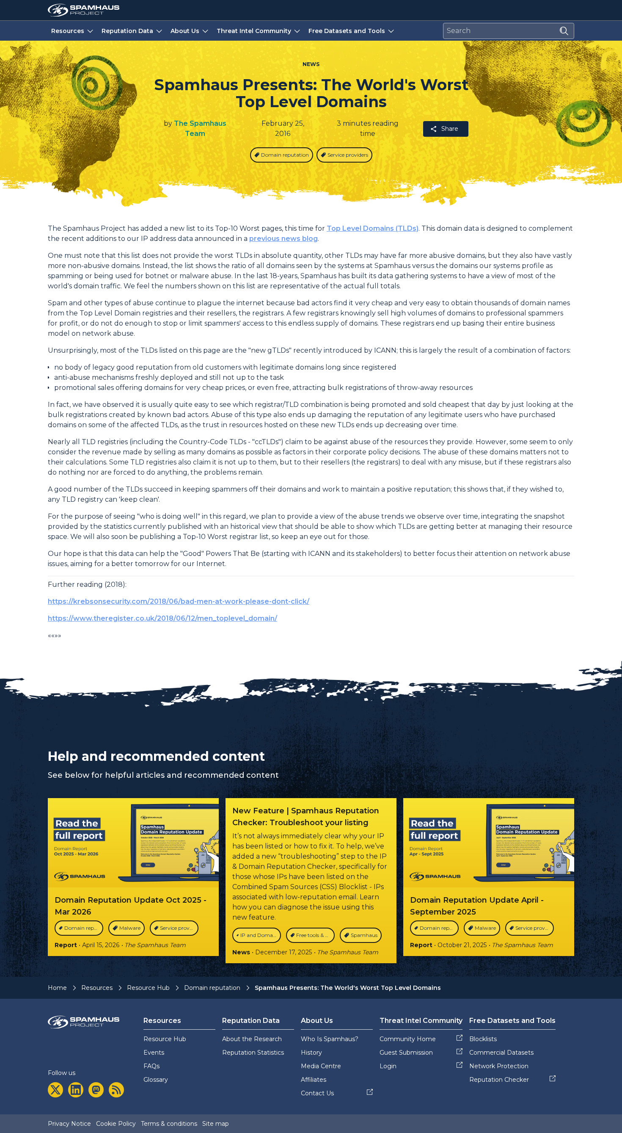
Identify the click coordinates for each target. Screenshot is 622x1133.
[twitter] (55, 1089)
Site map (215, 1123)
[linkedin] (75, 1089)
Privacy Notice (69, 1123)
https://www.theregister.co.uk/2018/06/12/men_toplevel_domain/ (162, 618)
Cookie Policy (116, 1123)
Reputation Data (127, 31)
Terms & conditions (169, 1123)
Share (449, 129)
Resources (67, 31)
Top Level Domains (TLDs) (372, 228)
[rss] (116, 1089)
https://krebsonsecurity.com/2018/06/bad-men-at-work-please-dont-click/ (178, 601)
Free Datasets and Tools (346, 31)
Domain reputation (212, 988)
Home (57, 988)
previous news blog (283, 239)
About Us (185, 31)
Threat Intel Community (254, 31)
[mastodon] (96, 1089)
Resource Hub (148, 988)
